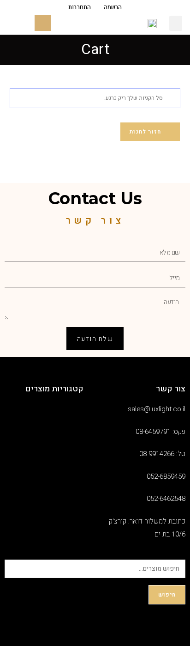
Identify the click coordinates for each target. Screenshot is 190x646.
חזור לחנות (146, 132)
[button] (175, 23)
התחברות (79, 8)
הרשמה (113, 8)
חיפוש (167, 595)
